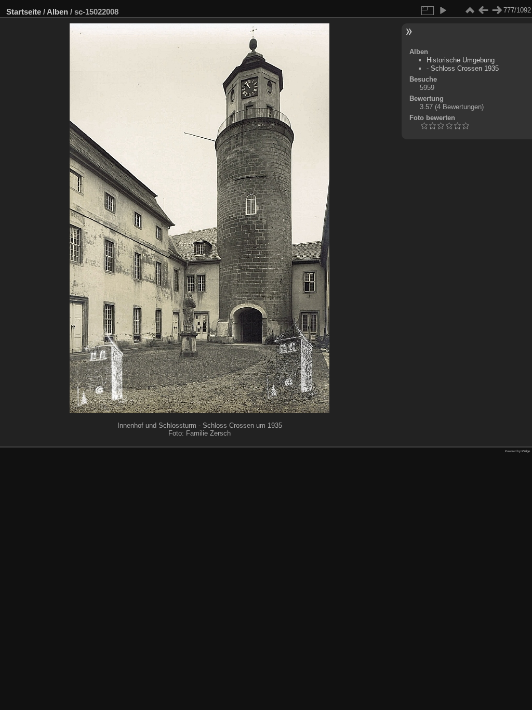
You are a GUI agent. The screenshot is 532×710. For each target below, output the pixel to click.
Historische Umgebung (461, 60)
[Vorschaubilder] (469, 10)
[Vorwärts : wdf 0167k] (496, 10)
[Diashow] (442, 10)
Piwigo (526, 451)
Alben (57, 11)
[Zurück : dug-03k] (483, 10)
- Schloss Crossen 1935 (463, 68)
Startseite (23, 11)
